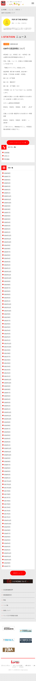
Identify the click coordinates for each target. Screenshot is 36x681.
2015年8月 (7, 563)
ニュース (11, 9)
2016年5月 (7, 540)
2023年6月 (7, 291)
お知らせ (18, 9)
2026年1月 (7, 193)
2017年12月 (7, 481)
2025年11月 (7, 199)
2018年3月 (7, 474)
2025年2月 (7, 229)
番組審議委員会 (7, 595)
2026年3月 (7, 186)
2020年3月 (7, 402)
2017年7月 (7, 497)
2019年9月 (7, 422)
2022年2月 (7, 337)
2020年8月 (7, 389)
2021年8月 (7, 353)
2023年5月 (7, 294)
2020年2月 (7, 406)
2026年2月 (7, 189)
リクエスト (21, 667)
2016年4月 (7, 543)
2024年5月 (7, 255)
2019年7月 (7, 428)
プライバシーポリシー (5, 665)
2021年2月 (7, 373)
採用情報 (6, 152)
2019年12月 (7, 412)
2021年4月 (7, 366)
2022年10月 (7, 310)
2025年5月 (7, 219)
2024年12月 (7, 235)
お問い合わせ (28, 665)
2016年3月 (7, 546)
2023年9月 (7, 281)
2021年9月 (7, 350)
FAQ (4, 600)
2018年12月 (7, 448)
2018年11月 (7, 451)
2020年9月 (7, 386)
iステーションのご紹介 (18, 665)
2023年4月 (7, 297)
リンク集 (5, 605)
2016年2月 (7, 550)
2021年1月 (7, 376)
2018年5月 (7, 471)
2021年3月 (7, 369)
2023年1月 (7, 301)
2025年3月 (7, 225)
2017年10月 (7, 487)
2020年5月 (7, 396)
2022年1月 (7, 340)
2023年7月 (7, 288)
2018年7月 (7, 464)
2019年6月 (7, 432)
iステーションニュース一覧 (18, 142)
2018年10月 (7, 455)
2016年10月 (7, 523)
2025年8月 (7, 209)
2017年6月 (7, 501)
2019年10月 (7, 419)
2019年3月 (7, 442)
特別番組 (6, 159)
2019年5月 (7, 435)
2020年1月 (7, 409)
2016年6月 (7, 536)
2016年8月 (7, 530)
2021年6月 (7, 360)
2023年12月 (7, 271)
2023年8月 (7, 284)
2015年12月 (7, 553)
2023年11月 (7, 275)
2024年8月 (7, 248)
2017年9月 (7, 491)
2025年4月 (7, 222)
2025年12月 (7, 196)
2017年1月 (7, 517)
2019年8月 (7, 425)
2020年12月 (7, 379)
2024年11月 (7, 238)
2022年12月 (7, 304)
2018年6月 (7, 468)
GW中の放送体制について (14, 49)
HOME (5, 9)
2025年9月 (7, 206)
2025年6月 (7, 216)
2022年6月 (7, 324)
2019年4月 (7, 438)
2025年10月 (7, 202)
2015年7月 (7, 566)
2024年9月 (7, 245)
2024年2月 (7, 265)
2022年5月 (7, 327)
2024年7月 (7, 252)
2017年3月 (7, 510)
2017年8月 (7, 494)
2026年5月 (7, 180)
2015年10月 (7, 559)
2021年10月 (7, 347)
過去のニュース (18, 573)
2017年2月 (7, 514)
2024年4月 (7, 258)
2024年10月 (7, 242)
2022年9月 (7, 314)
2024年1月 (7, 268)
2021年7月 (7, 356)
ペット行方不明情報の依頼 (10, 615)
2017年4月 (7, 507)
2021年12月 (7, 343)
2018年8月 (7, 461)
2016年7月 (7, 533)
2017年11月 (7, 484)
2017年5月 (7, 504)
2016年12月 (7, 520)
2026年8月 (7, 173)
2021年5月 (7, 363)
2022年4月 (7, 330)
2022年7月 (7, 320)
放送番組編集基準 (8, 589)
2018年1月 (7, 478)
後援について (7, 610)
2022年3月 (7, 333)
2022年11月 (7, 307)
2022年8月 (7, 317)
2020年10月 (7, 383)
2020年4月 (7, 399)
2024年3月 (7, 261)
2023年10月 (7, 278)
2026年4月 (7, 183)
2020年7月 (7, 392)
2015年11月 (7, 556)
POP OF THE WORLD (19, 19)
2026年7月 (7, 176)
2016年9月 (7, 527)
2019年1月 (7, 445)
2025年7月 (7, 212)
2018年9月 (7, 458)
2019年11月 (7, 415)
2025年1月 (7, 232)
